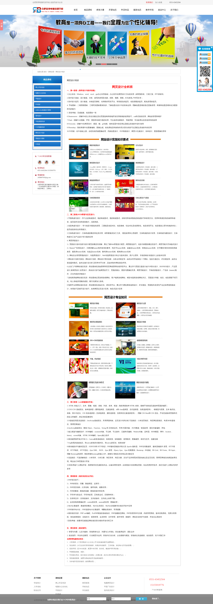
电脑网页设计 (109, 583)
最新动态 (137, 10)
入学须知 (37, 587)
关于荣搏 (37, 578)
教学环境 (150, 10)
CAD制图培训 (39, 127)
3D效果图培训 (39, 121)
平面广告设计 (109, 587)
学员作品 (125, 10)
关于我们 (174, 10)
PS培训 (37, 104)
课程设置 (51, 72)
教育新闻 (85, 583)
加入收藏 (158, 2)
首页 (76, 10)
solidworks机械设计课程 (42, 110)
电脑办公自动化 (40, 93)
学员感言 (85, 590)
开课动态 (113, 10)
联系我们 (149, 2)
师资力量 (100, 10)
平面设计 (37, 99)
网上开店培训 (39, 87)
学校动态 (85, 587)
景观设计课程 (39, 138)
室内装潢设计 (109, 590)
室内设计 (37, 116)
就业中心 (162, 10)
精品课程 (88, 10)
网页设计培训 (60, 72)
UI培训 (37, 144)
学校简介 (37, 583)
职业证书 (37, 590)
